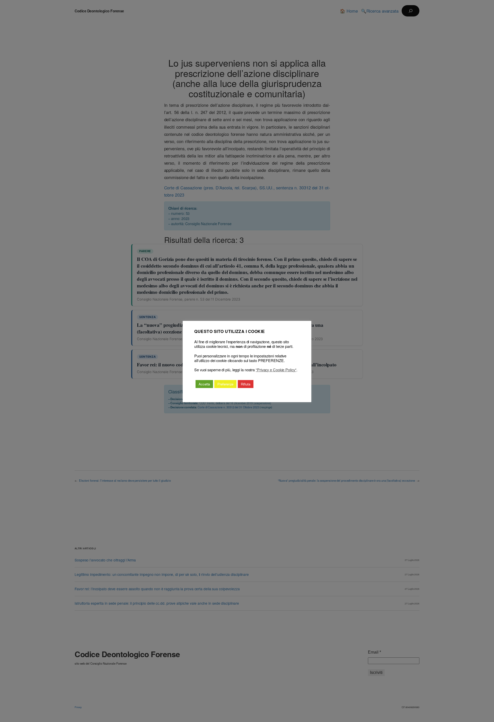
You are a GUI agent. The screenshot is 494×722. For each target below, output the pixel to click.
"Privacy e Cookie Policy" (276, 369)
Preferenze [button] (225, 384)
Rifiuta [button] (245, 384)
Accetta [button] (204, 384)
